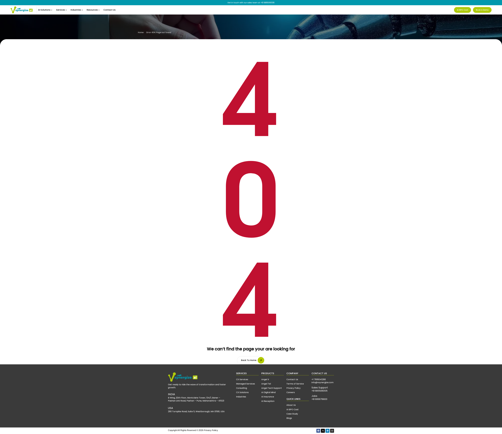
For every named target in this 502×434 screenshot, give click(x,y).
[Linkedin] (327, 431)
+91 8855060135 (268, 2)
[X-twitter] (323, 431)
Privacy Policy (211, 430)
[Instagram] (332, 431)
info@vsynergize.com (322, 382)
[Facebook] (318, 431)
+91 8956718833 (319, 399)
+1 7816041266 (319, 379)
